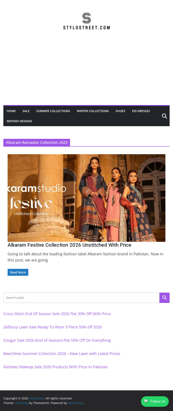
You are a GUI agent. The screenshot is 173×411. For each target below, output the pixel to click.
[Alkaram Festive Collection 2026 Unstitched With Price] (86, 198)
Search (164, 297)
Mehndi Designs (19, 121)
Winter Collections (93, 111)
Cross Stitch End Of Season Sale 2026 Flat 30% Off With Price (57, 313)
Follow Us (157, 401)
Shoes (120, 111)
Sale (26, 111)
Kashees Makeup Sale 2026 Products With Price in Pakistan (55, 366)
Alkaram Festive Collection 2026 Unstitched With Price (69, 245)
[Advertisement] (86, 73)
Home (11, 111)
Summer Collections (53, 111)
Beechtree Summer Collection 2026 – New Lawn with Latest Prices (61, 353)
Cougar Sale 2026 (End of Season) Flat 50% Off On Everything (57, 340)
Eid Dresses (141, 111)
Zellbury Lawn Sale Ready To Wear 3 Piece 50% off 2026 (52, 326)
